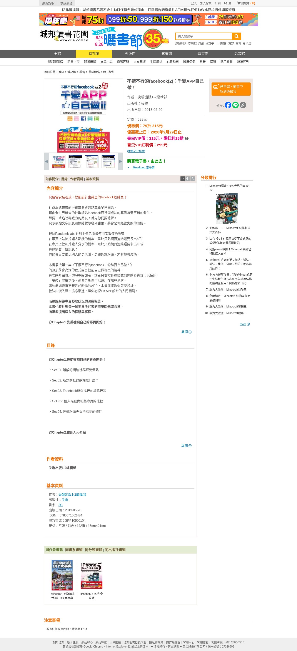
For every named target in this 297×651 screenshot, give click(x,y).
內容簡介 (51, 179)
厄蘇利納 (181, 43)
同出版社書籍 (115, 550)
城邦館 (94, 54)
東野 (231, 43)
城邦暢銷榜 (55, 61)
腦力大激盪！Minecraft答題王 (228, 306)
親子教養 (226, 61)
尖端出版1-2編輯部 (152, 97)
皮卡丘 (247, 43)
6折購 (227, 3)
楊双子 (209, 43)
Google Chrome (93, 646)
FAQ (84, 629)
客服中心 (188, 642)
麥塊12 (192, 43)
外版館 (130, 54)
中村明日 (221, 43)
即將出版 (90, 61)
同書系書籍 (74, 550)
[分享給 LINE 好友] (235, 105)
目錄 (64, 179)
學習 (213, 61)
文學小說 (106, 61)
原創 (201, 43)
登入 (194, 3)
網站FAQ (87, 642)
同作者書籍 (54, 550)
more (243, 324)
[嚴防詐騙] (148, 12)
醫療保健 (189, 61)
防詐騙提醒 (173, 642)
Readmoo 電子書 (144, 167)
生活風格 (156, 61)
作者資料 (76, 179)
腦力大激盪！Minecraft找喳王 (228, 289)
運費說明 (48, 3)
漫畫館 (203, 54)
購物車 (248, 3)
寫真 (238, 43)
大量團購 (115, 642)
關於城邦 (58, 642)
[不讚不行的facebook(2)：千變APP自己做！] (59, 167)
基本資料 (92, 179)
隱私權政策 (156, 642)
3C (60, 505)
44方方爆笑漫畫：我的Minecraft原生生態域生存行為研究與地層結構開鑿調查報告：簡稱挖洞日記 (230, 279)
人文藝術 (139, 61)
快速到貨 (66, 3)
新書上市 (73, 61)
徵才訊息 (72, 642)
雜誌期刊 (243, 61)
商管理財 (123, 61)
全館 (57, 54)
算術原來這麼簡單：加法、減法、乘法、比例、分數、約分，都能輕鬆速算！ (230, 264)
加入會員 (206, 3)
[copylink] (243, 105)
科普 (203, 61)
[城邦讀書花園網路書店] (63, 49)
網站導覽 (101, 642)
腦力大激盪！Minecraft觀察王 (228, 313)
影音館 (239, 54)
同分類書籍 (93, 550)
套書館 (167, 54)
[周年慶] (148, 25)
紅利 (218, 3)
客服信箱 (203, 642)
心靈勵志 (173, 61)
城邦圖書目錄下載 (135, 642)
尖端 (144, 103)
